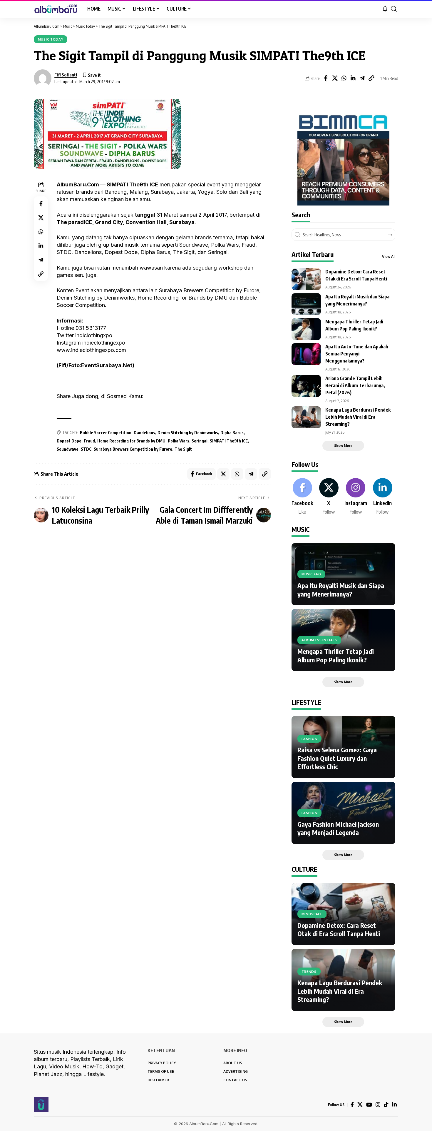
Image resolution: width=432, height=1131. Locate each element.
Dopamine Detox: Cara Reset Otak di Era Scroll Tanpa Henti (338, 929)
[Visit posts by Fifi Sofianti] (42, 78)
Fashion (310, 738)
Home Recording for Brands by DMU (131, 440)
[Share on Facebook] (326, 78)
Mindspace (312, 914)
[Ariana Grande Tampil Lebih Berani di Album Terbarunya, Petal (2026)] (306, 386)
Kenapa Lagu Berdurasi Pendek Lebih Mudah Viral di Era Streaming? (358, 417)
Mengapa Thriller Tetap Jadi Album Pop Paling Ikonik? (335, 655)
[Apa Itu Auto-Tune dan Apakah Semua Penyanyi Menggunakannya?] (306, 354)
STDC (86, 449)
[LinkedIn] (382, 497)
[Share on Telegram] (362, 78)
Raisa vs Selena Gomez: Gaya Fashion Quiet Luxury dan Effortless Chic (337, 758)
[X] (329, 497)
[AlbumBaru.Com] (56, 9)
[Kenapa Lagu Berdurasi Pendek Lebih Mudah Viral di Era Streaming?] (306, 417)
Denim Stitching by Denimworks (188, 432)
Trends (309, 971)
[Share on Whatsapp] (344, 78)
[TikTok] (386, 1104)
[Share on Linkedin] (353, 78)
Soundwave (67, 449)
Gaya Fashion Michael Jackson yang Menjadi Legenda (338, 828)
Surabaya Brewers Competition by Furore (133, 449)
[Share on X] (335, 78)
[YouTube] (369, 1104)
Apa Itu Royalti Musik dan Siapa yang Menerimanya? (340, 589)
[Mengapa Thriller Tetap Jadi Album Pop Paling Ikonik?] (306, 329)
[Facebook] (302, 497)
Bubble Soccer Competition (105, 432)
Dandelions (144, 432)
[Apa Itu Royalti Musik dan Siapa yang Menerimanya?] (306, 304)
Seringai (199, 440)
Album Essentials (319, 640)
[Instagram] (355, 497)
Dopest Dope (69, 440)
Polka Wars (178, 440)
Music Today (50, 39)
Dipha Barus (232, 432)
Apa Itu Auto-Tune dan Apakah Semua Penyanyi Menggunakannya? (356, 354)
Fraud (89, 440)
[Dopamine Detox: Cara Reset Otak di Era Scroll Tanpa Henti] (306, 279)
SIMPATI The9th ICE (229, 440)
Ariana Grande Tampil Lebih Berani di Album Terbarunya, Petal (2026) (355, 385)
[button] (394, 9)
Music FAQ (311, 574)
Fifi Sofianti (65, 74)
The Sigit (183, 449)
